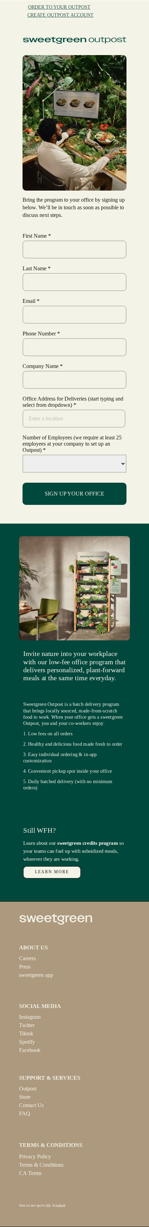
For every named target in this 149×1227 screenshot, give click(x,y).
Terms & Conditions (41, 1165)
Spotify (27, 1042)
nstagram (31, 1017)
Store (24, 1097)
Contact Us (31, 1105)
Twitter (27, 1025)
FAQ (24, 1113)
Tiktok (26, 1033)
